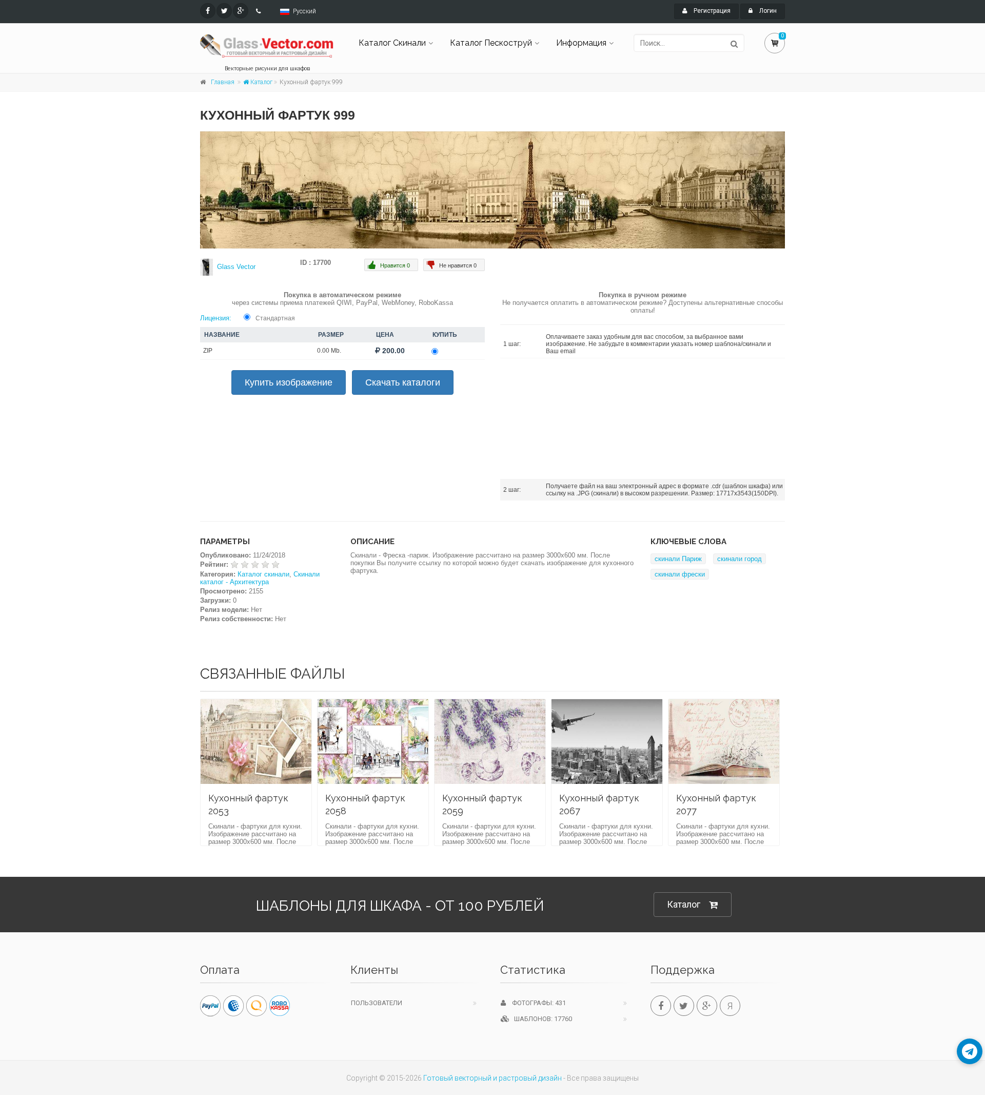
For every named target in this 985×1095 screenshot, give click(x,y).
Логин (767, 10)
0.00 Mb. (329, 350)
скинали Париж (678, 559)
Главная (222, 82)
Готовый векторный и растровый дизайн (492, 1078)
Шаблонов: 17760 (540, 1019)
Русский (304, 11)
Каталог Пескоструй (491, 43)
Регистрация (711, 10)
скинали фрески (680, 574)
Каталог (260, 82)
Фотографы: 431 (536, 1003)
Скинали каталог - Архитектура (260, 578)
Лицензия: (215, 318)
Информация (581, 43)
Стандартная (275, 318)
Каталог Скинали (392, 43)
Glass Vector (236, 267)
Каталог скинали (263, 574)
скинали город (739, 559)
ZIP (207, 350)
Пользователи (376, 1003)
